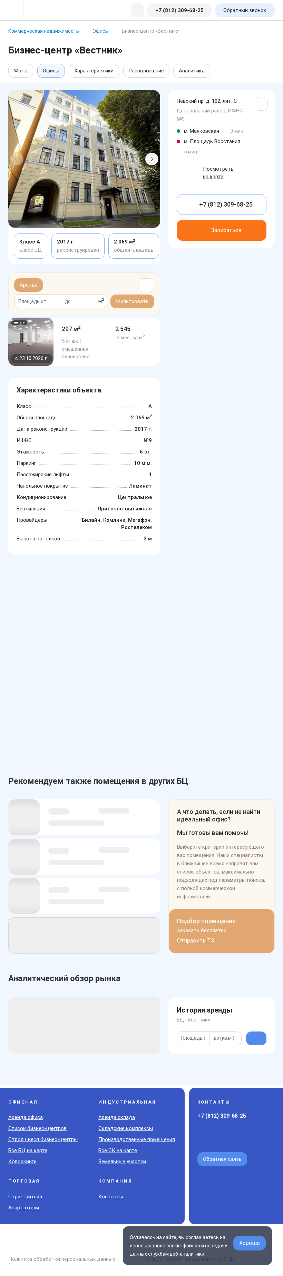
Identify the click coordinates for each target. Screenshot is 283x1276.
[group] (30, 342)
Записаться (226, 230)
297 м (71, 328)
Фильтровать (132, 301)
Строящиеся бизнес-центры (43, 1139)
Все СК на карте (117, 1150)
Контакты (110, 1197)
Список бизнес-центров (37, 1128)
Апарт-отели (23, 1208)
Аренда (29, 285)
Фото (21, 71)
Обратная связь (222, 1159)
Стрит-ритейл (25, 1197)
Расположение (146, 71)
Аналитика (192, 71)
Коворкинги (22, 1161)
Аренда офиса (25, 1117)
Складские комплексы (125, 1128)
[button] (16, 159)
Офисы (51, 71)
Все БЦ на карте (27, 1150)
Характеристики (94, 71)
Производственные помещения (136, 1139)
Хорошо (249, 1243)
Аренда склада (116, 1117)
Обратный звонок (244, 10)
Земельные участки (122, 1161)
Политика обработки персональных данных (61, 1259)
